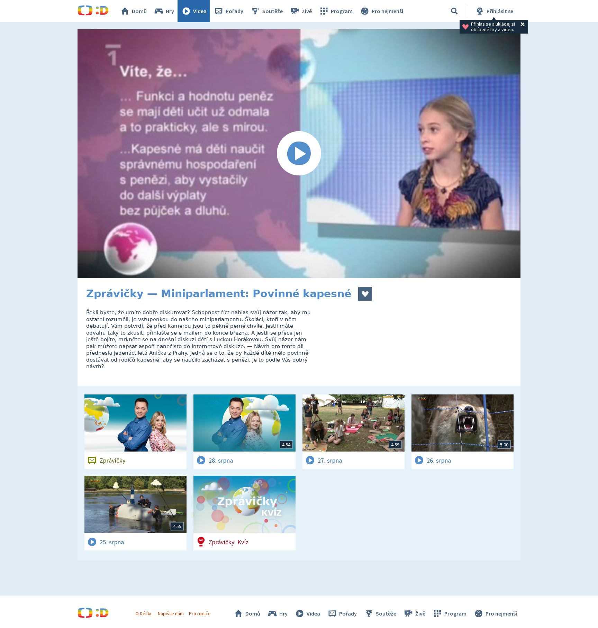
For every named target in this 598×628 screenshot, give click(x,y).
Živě (307, 11)
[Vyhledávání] (454, 11)
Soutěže (272, 11)
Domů (139, 11)
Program (342, 11)
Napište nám (170, 613)
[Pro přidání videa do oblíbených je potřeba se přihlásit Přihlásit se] (365, 294)
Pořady (234, 11)
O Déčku (144, 613)
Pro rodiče (200, 613)
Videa (200, 11)
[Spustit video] (299, 153)
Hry (170, 11)
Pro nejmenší (387, 11)
